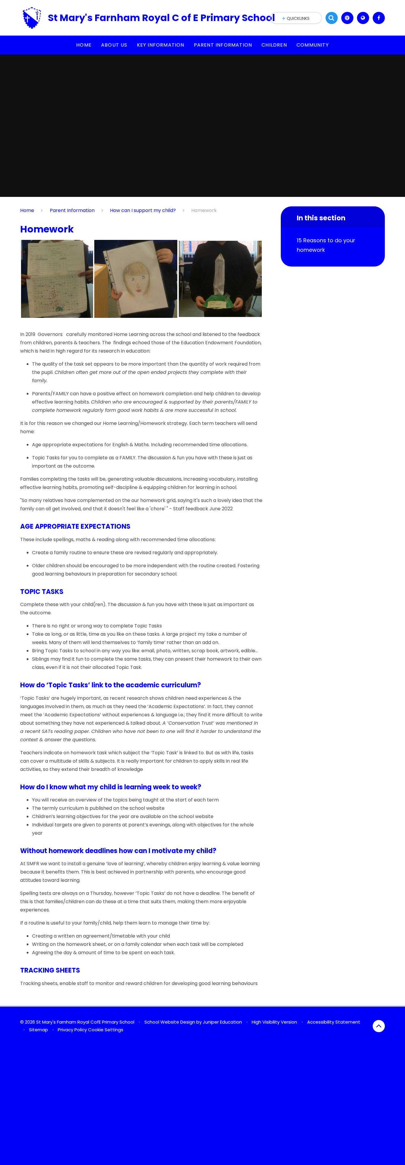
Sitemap (38, 1030)
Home (27, 210)
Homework (204, 210)
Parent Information (72, 210)
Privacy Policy (72, 1030)
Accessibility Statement (333, 1022)
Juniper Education (222, 1022)
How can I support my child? (143, 210)
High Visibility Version (274, 1022)
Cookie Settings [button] (105, 1030)
